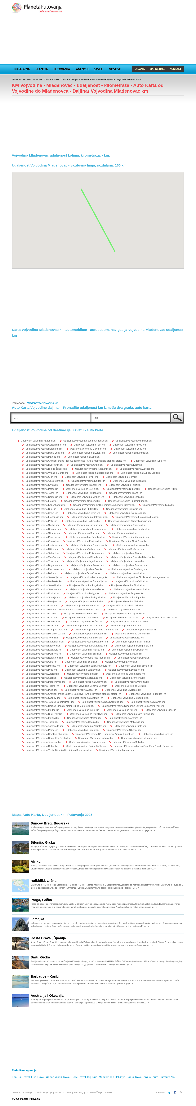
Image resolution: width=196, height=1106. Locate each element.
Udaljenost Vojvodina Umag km (82, 730)
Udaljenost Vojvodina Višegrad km (139, 738)
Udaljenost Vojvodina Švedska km (43, 589)
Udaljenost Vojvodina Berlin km (82, 489)
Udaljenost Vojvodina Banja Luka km (44, 452)
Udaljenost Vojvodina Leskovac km (43, 545)
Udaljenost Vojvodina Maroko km (42, 456)
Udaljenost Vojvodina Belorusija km (124, 605)
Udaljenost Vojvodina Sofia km (128, 742)
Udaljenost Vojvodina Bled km (125, 625)
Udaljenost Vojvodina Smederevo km (89, 545)
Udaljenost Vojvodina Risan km (161, 617)
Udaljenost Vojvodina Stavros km (148, 702)
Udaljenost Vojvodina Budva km (80, 613)
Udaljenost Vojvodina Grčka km (41, 513)
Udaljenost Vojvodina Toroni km (41, 637)
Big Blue (92, 1076)
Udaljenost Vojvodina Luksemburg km (128, 501)
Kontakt (175, 69)
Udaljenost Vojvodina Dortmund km (43, 448)
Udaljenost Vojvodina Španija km (42, 597)
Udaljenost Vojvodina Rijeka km (129, 444)
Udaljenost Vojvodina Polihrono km (43, 653)
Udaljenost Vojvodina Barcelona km (94, 473)
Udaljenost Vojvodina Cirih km (41, 477)
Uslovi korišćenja (94, 1092)
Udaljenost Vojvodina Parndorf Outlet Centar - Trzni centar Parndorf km (62, 609)
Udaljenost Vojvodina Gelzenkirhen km (45, 444)
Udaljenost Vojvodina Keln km (89, 444)
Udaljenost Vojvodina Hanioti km (87, 649)
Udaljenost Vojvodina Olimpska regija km (129, 521)
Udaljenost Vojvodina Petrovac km (43, 621)
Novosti (115, 68)
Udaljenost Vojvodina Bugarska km (43, 565)
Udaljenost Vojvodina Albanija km (86, 601)
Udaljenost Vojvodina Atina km (41, 661)
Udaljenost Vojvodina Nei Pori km (133, 641)
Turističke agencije (24, 1070)
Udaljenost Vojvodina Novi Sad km (82, 501)
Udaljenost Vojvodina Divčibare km (123, 690)
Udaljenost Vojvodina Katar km (126, 465)
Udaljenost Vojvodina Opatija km (82, 722)
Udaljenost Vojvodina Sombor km (132, 529)
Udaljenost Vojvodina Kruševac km (126, 549)
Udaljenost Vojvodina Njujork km (123, 489)
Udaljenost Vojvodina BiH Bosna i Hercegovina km (142, 577)
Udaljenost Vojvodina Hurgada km (83, 493)
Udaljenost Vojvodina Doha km (130, 448)
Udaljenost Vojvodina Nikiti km (141, 629)
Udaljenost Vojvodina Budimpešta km (125, 674)
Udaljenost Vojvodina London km (116, 750)
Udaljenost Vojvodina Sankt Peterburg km (89, 665)
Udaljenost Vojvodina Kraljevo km (83, 541)
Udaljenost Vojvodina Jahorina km (127, 678)
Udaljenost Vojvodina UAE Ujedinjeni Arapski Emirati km (104, 734)
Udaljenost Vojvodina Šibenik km (123, 730)
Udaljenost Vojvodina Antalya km (90, 682)
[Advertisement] (98, 39)
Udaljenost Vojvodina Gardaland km (83, 678)
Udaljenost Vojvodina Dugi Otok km (43, 714)
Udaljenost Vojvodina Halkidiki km (82, 521)
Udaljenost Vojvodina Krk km (122, 710)
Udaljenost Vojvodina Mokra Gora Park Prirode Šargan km (144, 746)
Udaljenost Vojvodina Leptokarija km (44, 641)
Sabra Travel (134, 1076)
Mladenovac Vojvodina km (42, 402)
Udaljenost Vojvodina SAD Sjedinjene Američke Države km (104, 505)
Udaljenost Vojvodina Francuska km (44, 517)
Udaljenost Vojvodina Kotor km (41, 617)
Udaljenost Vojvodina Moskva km (42, 665)
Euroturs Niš (167, 1076)
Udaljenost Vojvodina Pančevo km (43, 537)
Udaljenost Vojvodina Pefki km (41, 521)
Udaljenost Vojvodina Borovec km (129, 565)
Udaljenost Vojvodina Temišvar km (43, 742)
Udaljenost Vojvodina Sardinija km (127, 525)
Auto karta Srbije (87, 79)
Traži (177, 418)
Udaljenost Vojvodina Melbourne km (130, 698)
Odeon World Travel (58, 1076)
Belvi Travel (79, 1076)
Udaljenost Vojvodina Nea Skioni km (44, 657)
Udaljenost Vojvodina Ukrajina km (43, 601)
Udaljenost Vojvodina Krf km (162, 489)
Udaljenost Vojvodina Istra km (40, 613)
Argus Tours (151, 1076)
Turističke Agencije (43, 1092)
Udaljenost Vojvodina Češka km (131, 581)
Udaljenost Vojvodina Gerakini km (132, 633)
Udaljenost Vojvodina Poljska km (86, 585)
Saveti (98, 68)
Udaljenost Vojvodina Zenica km (125, 718)
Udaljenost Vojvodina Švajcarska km (127, 513)
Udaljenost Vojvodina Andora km (82, 605)
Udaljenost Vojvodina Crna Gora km (82, 573)
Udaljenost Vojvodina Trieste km (42, 686)
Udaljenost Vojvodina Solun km (81, 661)
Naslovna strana (34, 79)
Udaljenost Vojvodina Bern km (130, 686)
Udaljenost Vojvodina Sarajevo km (82, 669)
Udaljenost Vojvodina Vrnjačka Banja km (46, 473)
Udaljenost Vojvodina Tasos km (41, 493)
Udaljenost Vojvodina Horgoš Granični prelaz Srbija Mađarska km (59, 706)
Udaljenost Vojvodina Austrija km (83, 513)
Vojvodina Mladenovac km (129, 79)
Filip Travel (37, 1076)
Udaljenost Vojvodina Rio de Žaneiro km (46, 469)
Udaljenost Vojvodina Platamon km (89, 641)
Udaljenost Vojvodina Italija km (158, 505)
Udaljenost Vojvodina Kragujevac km (88, 529)
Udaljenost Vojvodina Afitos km (133, 657)
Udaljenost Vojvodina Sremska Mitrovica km (132, 557)
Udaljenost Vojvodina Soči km (40, 678)
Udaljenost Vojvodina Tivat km (122, 617)
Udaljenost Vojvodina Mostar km (84, 718)
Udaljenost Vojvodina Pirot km (127, 553)
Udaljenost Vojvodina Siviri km (85, 653)
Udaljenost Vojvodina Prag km (41, 669)
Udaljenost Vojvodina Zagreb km (42, 674)
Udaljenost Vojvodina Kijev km (121, 477)
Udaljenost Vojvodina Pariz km (124, 485)
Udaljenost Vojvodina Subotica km (87, 537)
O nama (140, 69)
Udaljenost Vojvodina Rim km (40, 509)
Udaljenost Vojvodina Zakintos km (88, 726)
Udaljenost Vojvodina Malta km (127, 601)
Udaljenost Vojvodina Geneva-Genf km (87, 686)
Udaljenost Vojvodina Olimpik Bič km (134, 645)
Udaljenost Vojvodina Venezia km (131, 682)
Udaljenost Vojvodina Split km (82, 674)
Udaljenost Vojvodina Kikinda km (85, 557)
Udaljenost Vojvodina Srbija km (128, 497)
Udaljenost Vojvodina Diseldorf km (88, 448)
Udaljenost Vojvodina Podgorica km (147, 694)
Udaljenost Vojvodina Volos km (121, 661)
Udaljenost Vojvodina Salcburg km (129, 569)
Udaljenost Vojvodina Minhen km (87, 497)
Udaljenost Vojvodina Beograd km (43, 529)
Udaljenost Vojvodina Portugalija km (86, 597)
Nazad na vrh (181, 1092)
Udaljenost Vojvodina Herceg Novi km (125, 613)
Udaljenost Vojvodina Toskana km (84, 525)
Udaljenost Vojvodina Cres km (160, 710)
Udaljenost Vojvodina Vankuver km (133, 440)
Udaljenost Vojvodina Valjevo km (83, 549)
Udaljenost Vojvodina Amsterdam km (44, 481)
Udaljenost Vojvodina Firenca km (124, 609)
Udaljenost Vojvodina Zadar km (81, 690)
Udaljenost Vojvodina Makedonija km (88, 577)
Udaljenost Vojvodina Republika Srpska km (47, 738)
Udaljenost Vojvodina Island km (125, 493)
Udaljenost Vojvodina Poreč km (41, 730)
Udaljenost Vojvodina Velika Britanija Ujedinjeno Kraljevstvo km (58, 750)
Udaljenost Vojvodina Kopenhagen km (45, 505)
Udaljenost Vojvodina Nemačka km (43, 497)
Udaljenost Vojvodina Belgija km (83, 593)
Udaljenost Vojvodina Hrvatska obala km (46, 734)
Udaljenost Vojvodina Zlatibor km (136, 469)
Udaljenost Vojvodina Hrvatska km (127, 573)
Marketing (157, 69)
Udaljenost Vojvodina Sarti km (83, 533)
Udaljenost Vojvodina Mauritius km (131, 452)
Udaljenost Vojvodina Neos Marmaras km (96, 629)
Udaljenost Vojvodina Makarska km (125, 722)
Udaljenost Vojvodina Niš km (121, 533)
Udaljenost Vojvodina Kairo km (84, 456)
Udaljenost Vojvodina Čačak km (42, 541)
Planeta (42, 68)
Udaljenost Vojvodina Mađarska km (43, 581)
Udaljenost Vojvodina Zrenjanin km (130, 537)
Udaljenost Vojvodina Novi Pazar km (128, 541)
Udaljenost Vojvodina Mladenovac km (45, 682)
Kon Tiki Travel (21, 1076)
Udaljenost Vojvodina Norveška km (87, 589)
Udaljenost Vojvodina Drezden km (126, 669)
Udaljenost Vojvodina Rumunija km (88, 581)
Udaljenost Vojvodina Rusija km (42, 593)
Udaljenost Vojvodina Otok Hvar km (88, 714)
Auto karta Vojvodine (105, 79)
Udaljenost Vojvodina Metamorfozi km (45, 633)
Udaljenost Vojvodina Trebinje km (95, 738)
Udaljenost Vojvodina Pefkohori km (130, 649)
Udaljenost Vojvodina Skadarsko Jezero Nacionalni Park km (132, 706)
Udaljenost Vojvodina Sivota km (41, 485)
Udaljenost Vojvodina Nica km (157, 734)
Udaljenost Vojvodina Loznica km (127, 561)
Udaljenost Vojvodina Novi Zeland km (134, 714)
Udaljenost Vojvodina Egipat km (88, 452)
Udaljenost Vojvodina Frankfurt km (124, 509)
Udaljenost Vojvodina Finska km (128, 585)
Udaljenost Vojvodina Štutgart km (81, 509)
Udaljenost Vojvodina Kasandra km (43, 649)
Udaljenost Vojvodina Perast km (81, 617)
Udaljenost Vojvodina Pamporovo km (44, 569)
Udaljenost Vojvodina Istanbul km (83, 485)
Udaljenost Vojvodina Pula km (41, 690)
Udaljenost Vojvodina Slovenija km (43, 577)
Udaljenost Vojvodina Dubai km (41, 746)
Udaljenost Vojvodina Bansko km (87, 565)
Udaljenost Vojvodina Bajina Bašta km (86, 746)
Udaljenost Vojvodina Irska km (41, 605)
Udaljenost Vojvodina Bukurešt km (87, 742)
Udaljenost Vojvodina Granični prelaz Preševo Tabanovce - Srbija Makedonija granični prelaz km (75, 461)
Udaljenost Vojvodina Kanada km (38, 440)
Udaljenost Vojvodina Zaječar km (42, 557)
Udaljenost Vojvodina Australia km (85, 698)
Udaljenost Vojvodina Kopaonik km (93, 469)
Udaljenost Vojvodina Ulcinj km (41, 625)
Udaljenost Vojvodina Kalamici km (84, 637)
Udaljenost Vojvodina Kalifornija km (89, 517)
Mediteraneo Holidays (112, 1076)
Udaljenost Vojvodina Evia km (40, 501)
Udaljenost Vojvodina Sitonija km (42, 533)
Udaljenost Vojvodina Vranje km (132, 545)
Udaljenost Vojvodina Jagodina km (84, 561)
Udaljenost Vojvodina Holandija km (131, 589)
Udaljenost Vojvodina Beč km (40, 573)
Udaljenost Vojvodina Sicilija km (42, 525)
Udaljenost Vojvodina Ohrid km (86, 465)
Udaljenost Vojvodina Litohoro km (42, 645)
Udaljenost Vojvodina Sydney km (42, 698)
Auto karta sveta (51, 79)
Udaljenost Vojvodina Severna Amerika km (85, 440)
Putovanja (62, 68)
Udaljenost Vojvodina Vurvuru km (90, 633)
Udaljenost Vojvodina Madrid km (42, 710)
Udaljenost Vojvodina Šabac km (42, 553)
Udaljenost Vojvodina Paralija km (126, 637)
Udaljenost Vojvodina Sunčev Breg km (140, 473)
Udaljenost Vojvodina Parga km (41, 489)
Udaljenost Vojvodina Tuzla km (41, 722)
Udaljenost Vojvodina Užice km (41, 549)
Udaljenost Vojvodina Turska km (129, 481)
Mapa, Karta (22, 68)
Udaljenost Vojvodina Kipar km (129, 597)
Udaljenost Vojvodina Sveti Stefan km (128, 621)
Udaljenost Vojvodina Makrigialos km (87, 645)
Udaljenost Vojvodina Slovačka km (43, 585)
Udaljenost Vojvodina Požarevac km (85, 553)
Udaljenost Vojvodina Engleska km (126, 593)
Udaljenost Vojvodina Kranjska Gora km (46, 629)
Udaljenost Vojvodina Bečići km (85, 621)
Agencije (82, 68)
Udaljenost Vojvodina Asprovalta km (44, 726)
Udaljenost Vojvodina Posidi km (125, 653)
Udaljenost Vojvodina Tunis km (150, 461)
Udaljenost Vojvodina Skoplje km (136, 665)
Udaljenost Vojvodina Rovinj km (81, 477)
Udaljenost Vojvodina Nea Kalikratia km (102, 702)
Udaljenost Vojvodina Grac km (87, 569)
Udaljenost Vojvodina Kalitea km (88, 481)
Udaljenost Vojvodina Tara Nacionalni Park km (49, 702)
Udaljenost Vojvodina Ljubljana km (84, 625)
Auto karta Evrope (69, 79)
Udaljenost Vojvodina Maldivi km (42, 718)
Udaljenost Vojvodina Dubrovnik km (44, 465)
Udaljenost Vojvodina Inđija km (83, 710)
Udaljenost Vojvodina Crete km (130, 726)
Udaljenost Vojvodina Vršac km (41, 561)
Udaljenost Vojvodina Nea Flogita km (90, 657)
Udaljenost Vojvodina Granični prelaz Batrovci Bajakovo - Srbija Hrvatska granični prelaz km (73, 694)
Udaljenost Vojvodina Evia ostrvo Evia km (136, 517)
